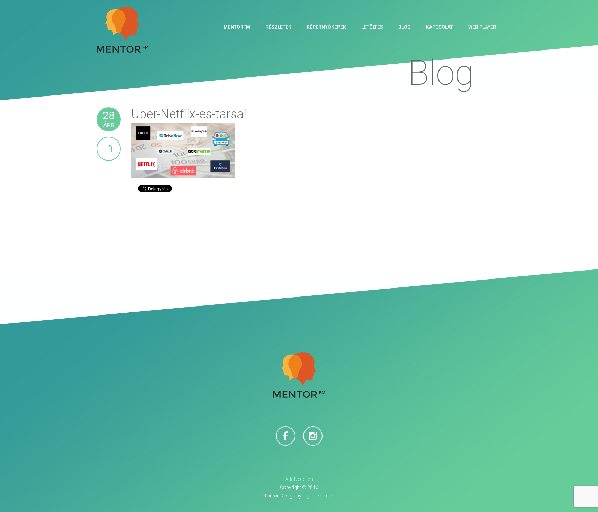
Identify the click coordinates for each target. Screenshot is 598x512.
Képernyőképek (326, 27)
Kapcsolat (439, 27)
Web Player (482, 27)
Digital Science (318, 496)
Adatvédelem (299, 479)
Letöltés (372, 27)
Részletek (278, 27)
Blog (404, 27)
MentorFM (237, 27)
